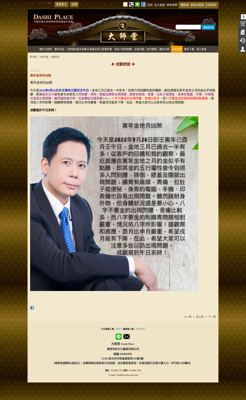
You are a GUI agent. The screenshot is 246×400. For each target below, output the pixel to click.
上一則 (187, 316)
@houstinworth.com (129, 375)
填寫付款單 (197, 5)
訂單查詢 (211, 5)
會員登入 (61, 4)
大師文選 (43, 57)
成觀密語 (55, 57)
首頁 (34, 57)
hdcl (118, 375)
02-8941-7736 (116, 370)
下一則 (212, 316)
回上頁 (200, 316)
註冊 (74, 4)
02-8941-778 (135, 370)
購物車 (185, 5)
